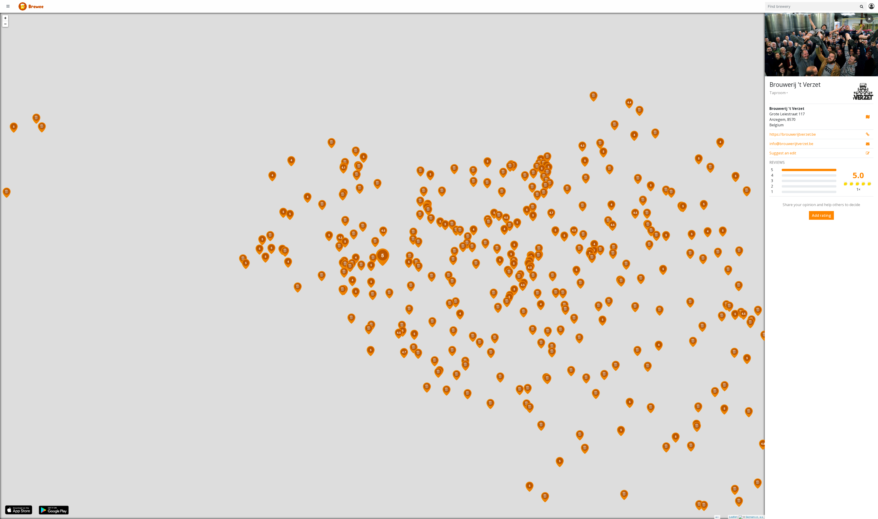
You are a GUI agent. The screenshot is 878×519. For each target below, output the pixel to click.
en (716, 517)
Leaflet (733, 517)
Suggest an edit (782, 153)
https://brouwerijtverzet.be (792, 134)
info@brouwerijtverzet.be (791, 143)
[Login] (871, 6)
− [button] (5, 23)
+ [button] (5, 18)
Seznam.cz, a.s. (755, 517)
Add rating (821, 215)
